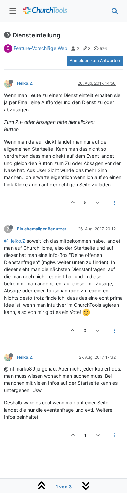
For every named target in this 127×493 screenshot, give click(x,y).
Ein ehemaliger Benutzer (41, 228)
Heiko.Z (25, 83)
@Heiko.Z (14, 241)
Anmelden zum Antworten (95, 60)
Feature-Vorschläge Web (40, 48)
